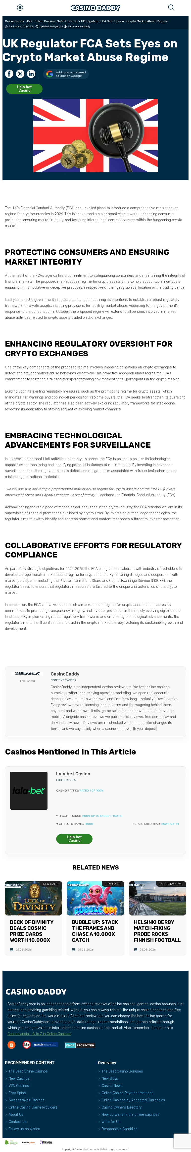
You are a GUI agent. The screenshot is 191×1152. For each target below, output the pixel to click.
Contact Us (18, 1122)
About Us (16, 1114)
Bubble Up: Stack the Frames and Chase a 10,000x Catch (95, 931)
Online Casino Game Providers (33, 1107)
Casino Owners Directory (122, 1107)
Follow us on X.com (24, 1129)
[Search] (171, 8)
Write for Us (111, 1122)
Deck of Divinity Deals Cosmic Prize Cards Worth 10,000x (31, 931)
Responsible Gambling (120, 1129)
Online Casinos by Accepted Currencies (133, 1100)
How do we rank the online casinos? (130, 1114)
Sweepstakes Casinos (27, 1100)
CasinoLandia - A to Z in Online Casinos (39, 1034)
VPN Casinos (19, 1086)
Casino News (112, 1086)
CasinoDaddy (83, 26)
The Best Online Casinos (28, 1071)
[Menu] (20, 8)
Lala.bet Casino (24, 89)
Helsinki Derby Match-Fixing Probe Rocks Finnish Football (157, 931)
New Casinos (19, 1078)
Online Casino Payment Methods (127, 1093)
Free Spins (17, 1093)
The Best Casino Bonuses (122, 1071)
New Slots (110, 1078)
